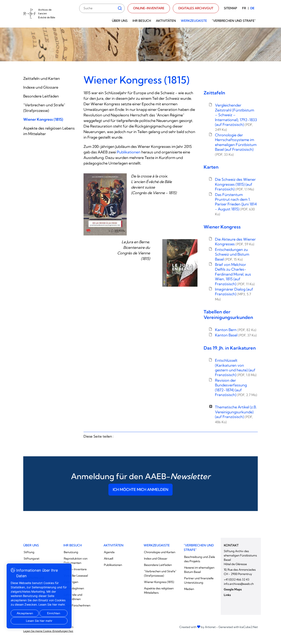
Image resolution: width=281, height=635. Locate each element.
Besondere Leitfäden (41, 96)
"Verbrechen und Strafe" (234, 21)
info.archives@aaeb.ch (239, 584)
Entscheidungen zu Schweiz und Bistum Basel (232, 254)
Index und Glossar (155, 558)
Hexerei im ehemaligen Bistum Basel (199, 570)
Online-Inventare (148, 8)
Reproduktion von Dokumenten (75, 561)
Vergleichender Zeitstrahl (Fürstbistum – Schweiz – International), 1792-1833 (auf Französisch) (236, 117)
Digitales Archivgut (195, 8)
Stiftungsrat (31, 558)
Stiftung (29, 552)
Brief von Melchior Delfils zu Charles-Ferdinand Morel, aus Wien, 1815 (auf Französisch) (235, 274)
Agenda (109, 552)
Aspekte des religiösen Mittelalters (159, 590)
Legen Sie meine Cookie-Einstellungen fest (48, 631)
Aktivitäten (166, 21)
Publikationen (128, 152)
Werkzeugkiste (194, 21)
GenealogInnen (74, 588)
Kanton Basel (236, 335)
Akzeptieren (25, 613)
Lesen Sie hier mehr (39, 620)
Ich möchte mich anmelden (140, 489)
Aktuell (108, 558)
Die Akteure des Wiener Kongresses (235, 241)
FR (244, 8)
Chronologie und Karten (159, 552)
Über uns (120, 21)
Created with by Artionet (197, 627)
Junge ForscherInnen (77, 605)
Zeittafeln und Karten (41, 78)
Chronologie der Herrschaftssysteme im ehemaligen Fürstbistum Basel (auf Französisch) (236, 144)
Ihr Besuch (141, 21)
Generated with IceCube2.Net (238, 627)
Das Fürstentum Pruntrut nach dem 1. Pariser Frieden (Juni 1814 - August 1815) (236, 204)
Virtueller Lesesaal (76, 575)
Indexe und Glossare (40, 87)
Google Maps (233, 589)
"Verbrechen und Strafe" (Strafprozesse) (160, 573)
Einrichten (53, 613)
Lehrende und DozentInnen (73, 597)
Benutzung (71, 552)
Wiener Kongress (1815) (43, 119)
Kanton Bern (235, 329)
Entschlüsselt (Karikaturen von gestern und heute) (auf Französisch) (236, 367)
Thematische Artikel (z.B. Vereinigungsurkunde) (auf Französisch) (236, 414)
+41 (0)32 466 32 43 (236, 579)
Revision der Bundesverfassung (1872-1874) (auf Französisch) (236, 387)
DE (252, 8)
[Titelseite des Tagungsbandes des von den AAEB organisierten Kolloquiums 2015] (105, 204)
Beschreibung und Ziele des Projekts (199, 559)
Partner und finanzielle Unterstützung (199, 580)
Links (227, 595)
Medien (189, 589)
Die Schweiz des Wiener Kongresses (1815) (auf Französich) (235, 184)
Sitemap (230, 8)
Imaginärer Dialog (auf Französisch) (234, 294)
